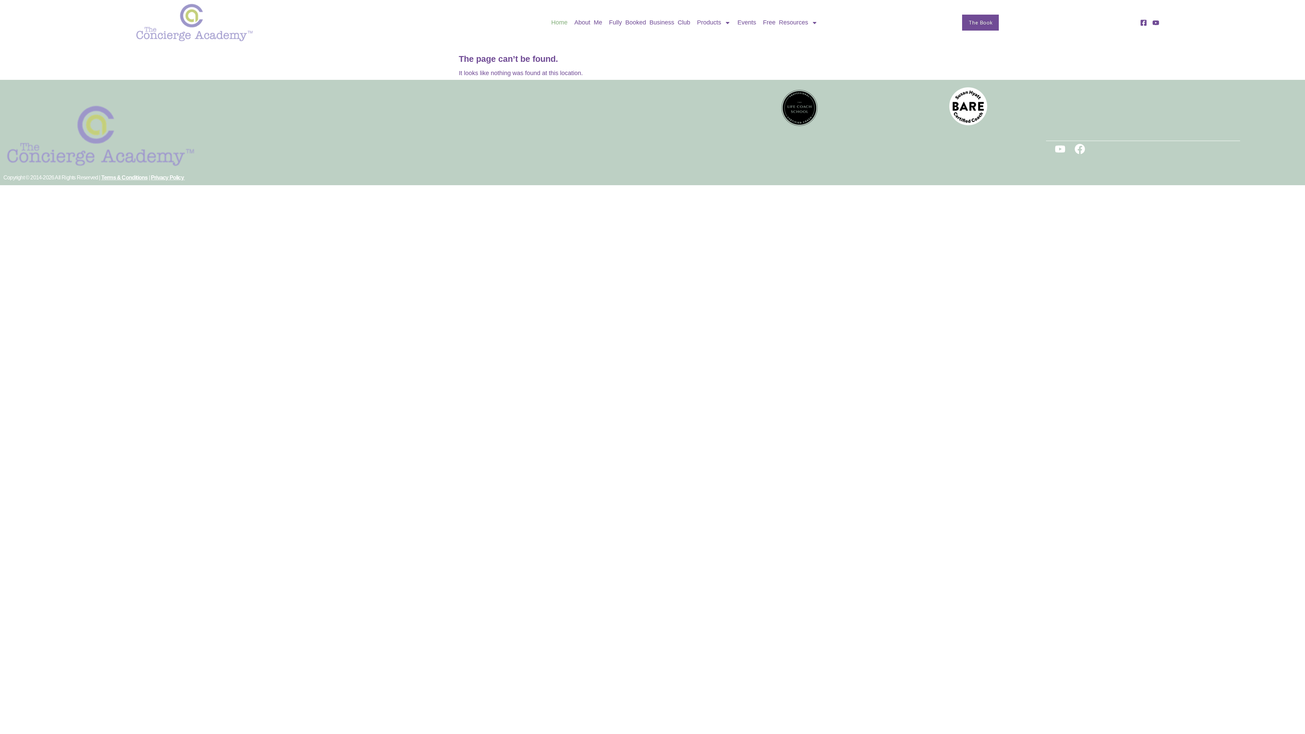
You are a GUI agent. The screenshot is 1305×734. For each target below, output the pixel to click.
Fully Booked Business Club (649, 22)
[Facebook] (1080, 149)
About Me (588, 22)
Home (559, 22)
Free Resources (785, 22)
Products (709, 22)
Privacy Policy (168, 177)
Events (746, 22)
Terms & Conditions (124, 177)
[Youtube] (1060, 149)
